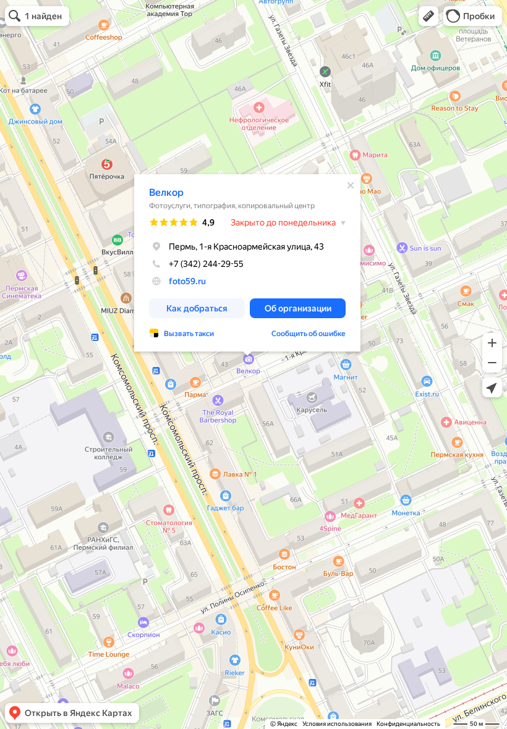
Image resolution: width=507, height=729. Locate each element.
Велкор (166, 192)
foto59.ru (187, 281)
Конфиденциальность (408, 723)
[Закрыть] (351, 185)
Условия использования (337, 723)
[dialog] (247, 263)
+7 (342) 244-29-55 (206, 264)
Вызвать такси (189, 333)
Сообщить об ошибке (308, 333)
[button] (428, 16)
